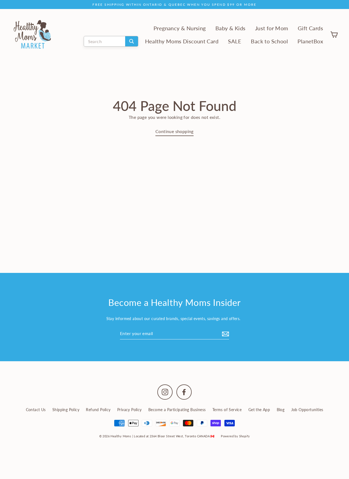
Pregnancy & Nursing (180, 28)
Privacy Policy (129, 409)
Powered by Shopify (235, 436)
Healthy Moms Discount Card (181, 41)
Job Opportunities (307, 409)
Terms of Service (227, 409)
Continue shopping (174, 131)
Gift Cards (310, 28)
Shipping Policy (65, 409)
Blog (281, 409)
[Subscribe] (224, 333)
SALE (234, 41)
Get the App (259, 409)
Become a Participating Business (177, 409)
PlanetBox (310, 41)
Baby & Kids (230, 28)
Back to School (269, 41)
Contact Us (36, 409)
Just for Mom (271, 28)
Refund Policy (98, 409)
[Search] (131, 41)
